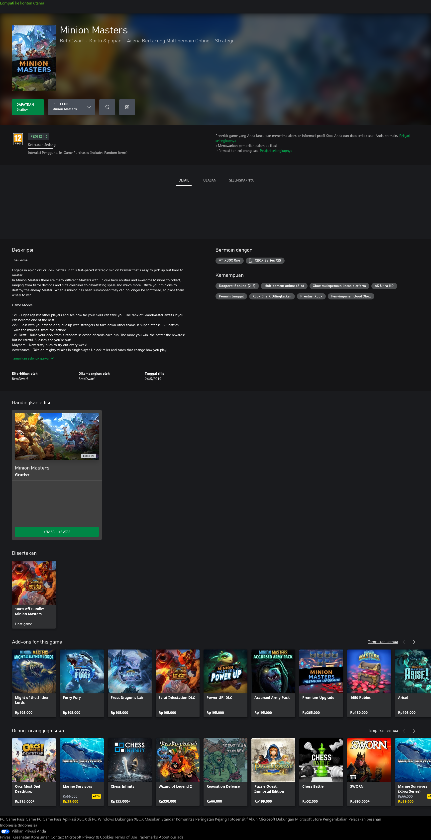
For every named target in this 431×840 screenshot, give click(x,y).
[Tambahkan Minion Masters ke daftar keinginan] (107, 107)
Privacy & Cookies (98, 837)
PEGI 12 (36, 136)
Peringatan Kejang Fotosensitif (221, 819)
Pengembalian (335, 819)
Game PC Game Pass (44, 819)
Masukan (152, 819)
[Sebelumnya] (404, 642)
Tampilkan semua (383, 641)
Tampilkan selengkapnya (30, 358)
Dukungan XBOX (130, 819)
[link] (34, 595)
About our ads (171, 837)
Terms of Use (126, 837)
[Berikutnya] (414, 642)
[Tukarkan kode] (127, 107)
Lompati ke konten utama (22, 2)
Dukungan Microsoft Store (299, 819)
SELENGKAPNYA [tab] (241, 180)
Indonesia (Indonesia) (18, 825)
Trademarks (148, 837)
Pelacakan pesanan (364, 819)
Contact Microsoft (66, 837)
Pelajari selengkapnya (276, 150)
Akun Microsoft (262, 819)
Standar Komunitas (177, 819)
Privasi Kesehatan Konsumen (25, 837)
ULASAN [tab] (209, 180)
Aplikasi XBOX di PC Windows (88, 819)
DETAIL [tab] (184, 180)
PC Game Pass (12, 819)
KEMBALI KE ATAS (56, 531)
